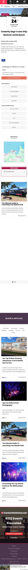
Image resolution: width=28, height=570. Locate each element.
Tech (23, 330)
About (14, 546)
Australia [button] (14, 101)
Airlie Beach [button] (14, 87)
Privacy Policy (14, 553)
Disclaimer (14, 551)
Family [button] (14, 113)
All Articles (6, 328)
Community (14, 328)
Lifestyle (11, 330)
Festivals (4, 330)
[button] (3, 60)
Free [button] (14, 118)
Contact (14, 556)
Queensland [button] (14, 96)
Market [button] (14, 127)
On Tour (17, 330)
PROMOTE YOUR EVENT (14, 534)
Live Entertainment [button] (14, 123)
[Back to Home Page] (1, 6)
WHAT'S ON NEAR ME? (14, 78)
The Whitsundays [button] (14, 91)
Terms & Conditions (14, 548)
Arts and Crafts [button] (14, 109)
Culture (22, 328)
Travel (13, 332)
